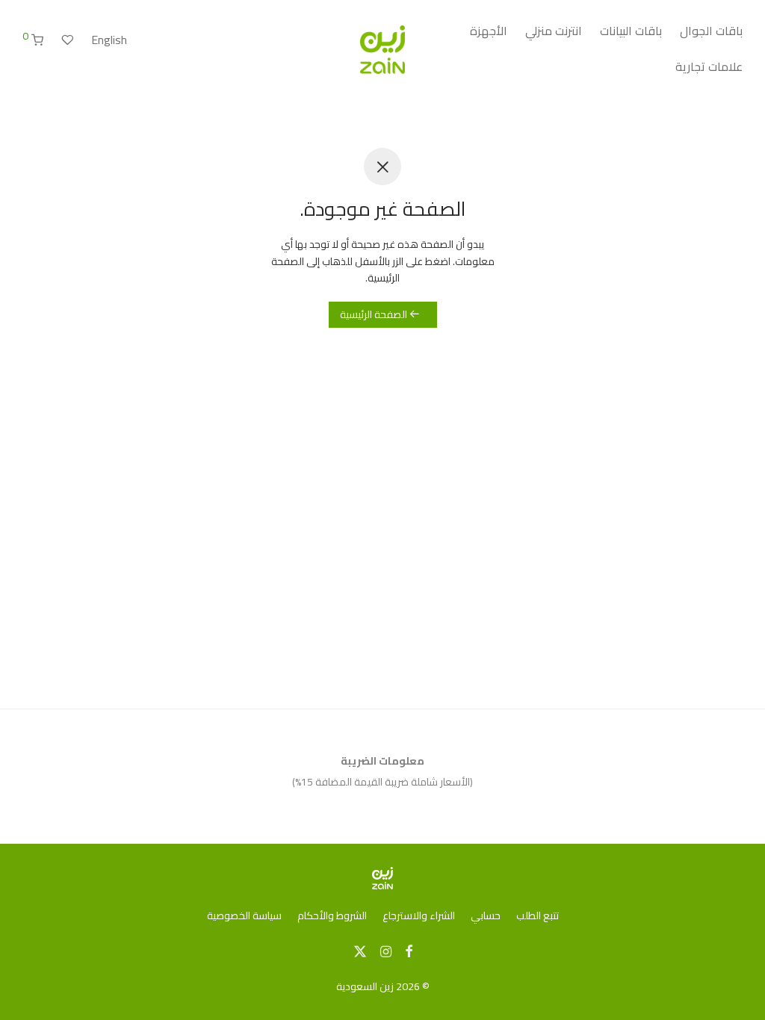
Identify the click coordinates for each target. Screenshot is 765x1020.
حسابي (486, 915)
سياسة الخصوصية (244, 915)
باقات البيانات (631, 30)
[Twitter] (360, 950)
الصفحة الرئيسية (374, 314)
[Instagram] (385, 950)
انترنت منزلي (553, 30)
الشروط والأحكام (332, 915)
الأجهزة (488, 30)
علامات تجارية (709, 66)
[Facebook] (408, 950)
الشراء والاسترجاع (418, 915)
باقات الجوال (711, 30)
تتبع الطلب (537, 915)
